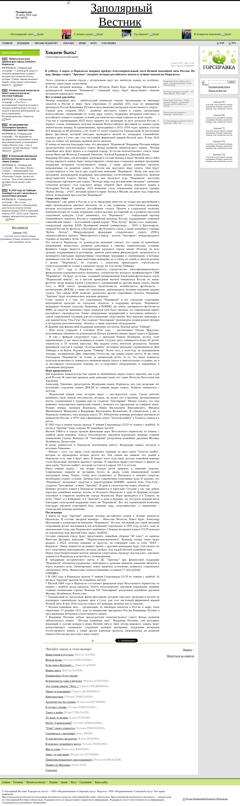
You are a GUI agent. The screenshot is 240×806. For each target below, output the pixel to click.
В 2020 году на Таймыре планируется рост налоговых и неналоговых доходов (19, 193)
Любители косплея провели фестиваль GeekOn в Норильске (18, 62)
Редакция (18, 782)
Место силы (53, 749)
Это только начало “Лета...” (63, 686)
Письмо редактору (36, 782)
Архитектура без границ (61, 701)
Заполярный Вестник (15, 791)
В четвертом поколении (208, 34)
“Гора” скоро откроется (60, 728)
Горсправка (86, 782)
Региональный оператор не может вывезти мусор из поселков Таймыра (20, 93)
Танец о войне (54, 712)
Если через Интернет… (60, 665)
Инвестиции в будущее (60, 654)
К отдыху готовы (56, 707)
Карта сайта (101, 782)
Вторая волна (54, 659)
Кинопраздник (54, 696)
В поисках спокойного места (63, 743)
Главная (6, 782)
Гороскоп (51, 770)
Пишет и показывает (58, 691)
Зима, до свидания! (57, 754)
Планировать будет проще (62, 675)
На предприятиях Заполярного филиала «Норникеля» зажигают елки (18, 127)
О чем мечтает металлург (61, 738)
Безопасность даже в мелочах (64, 680)
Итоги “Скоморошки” (59, 722)
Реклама (53, 782)
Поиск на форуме (217, 90)
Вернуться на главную (180, 655)
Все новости (20, 227)
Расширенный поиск (219, 87)
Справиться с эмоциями (60, 733)
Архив (64, 782)
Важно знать (53, 670)
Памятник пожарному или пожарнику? (69, 759)
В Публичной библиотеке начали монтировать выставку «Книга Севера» (19, 159)
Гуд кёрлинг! (141, 34)
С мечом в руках (84, 34)
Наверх (187, 649)
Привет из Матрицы (58, 764)
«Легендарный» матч (22, 34)
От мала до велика (57, 717)
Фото (73, 782)
